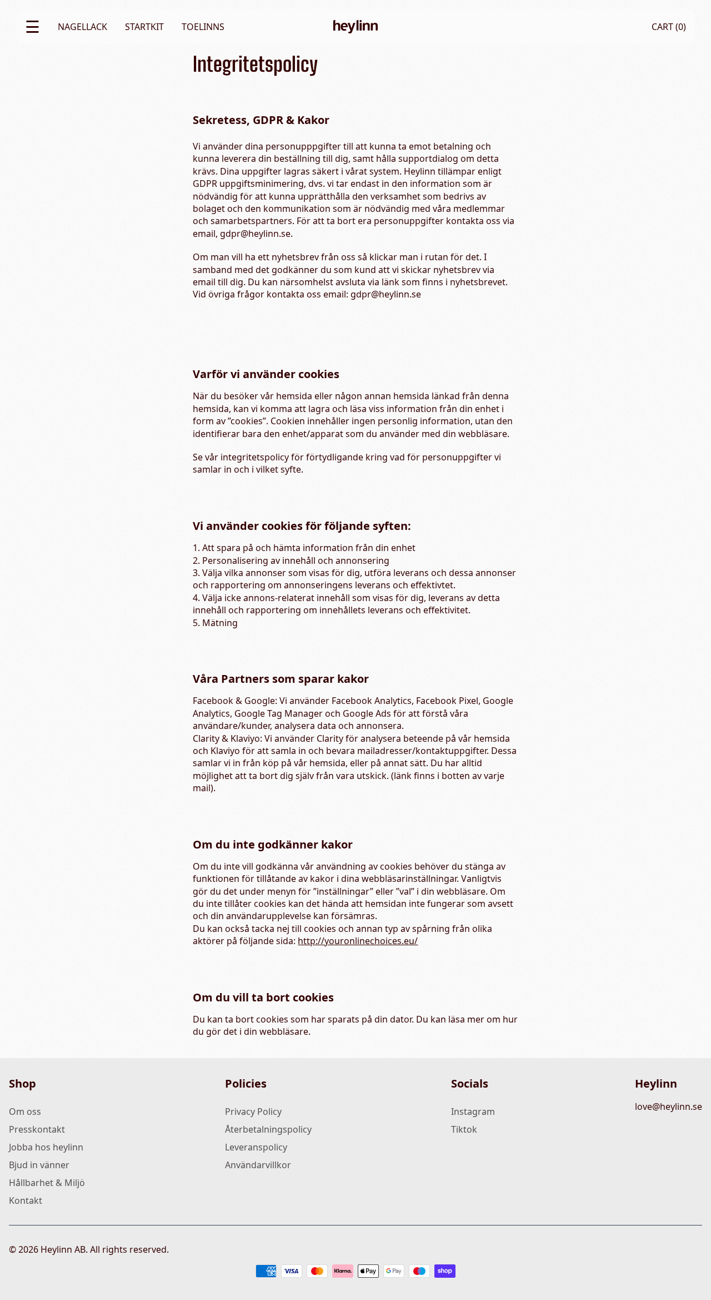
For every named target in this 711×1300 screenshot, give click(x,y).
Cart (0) (669, 27)
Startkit (144, 27)
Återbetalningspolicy (268, 1129)
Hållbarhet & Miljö (47, 1183)
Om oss (25, 1111)
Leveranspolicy (256, 1147)
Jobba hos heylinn (46, 1147)
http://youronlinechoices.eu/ (358, 941)
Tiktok (464, 1129)
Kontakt (25, 1200)
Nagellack (82, 27)
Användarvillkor (258, 1165)
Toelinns (203, 27)
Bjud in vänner (39, 1165)
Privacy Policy (253, 1111)
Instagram (473, 1111)
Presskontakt (37, 1129)
